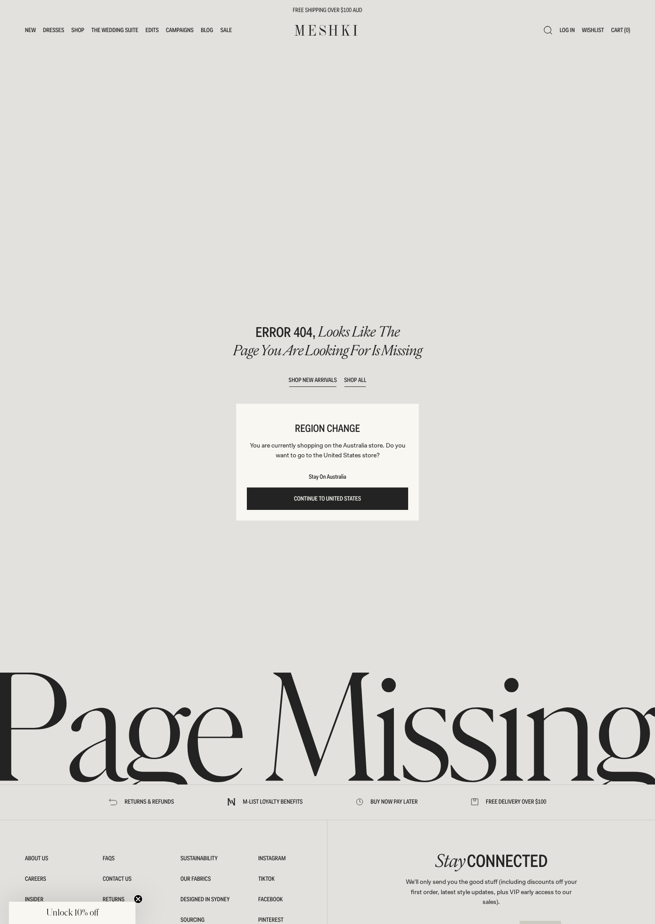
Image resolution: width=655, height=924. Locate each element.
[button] (72, 913)
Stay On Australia (327, 477)
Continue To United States (327, 499)
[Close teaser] (138, 899)
